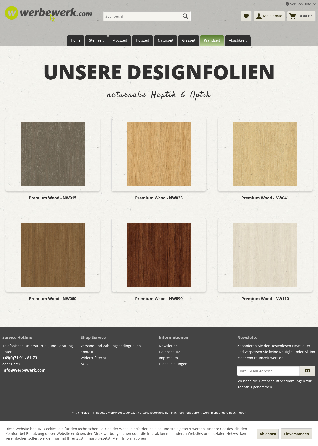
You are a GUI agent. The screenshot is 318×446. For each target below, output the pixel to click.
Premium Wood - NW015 (52, 198)
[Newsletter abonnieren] (307, 371)
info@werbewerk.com (24, 370)
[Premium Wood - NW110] (265, 255)
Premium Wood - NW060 (52, 298)
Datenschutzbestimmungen (282, 381)
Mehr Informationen (129, 438)
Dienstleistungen (173, 363)
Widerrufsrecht (93, 357)
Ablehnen (268, 433)
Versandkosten (148, 413)
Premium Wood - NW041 (265, 198)
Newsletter (168, 345)
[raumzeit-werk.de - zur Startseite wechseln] (48, 18)
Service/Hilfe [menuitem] (300, 4)
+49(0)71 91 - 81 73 (19, 358)
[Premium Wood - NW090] (158, 255)
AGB (84, 363)
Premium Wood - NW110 (265, 298)
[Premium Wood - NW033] (158, 154)
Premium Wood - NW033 (159, 198)
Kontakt (87, 351)
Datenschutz (169, 351)
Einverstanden (296, 433)
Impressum (168, 357)
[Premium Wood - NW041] (265, 154)
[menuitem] (147, 16)
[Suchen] (185, 16)
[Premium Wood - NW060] (52, 255)
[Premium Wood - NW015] (52, 154)
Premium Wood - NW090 (159, 298)
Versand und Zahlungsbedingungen (111, 345)
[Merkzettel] (246, 16)
